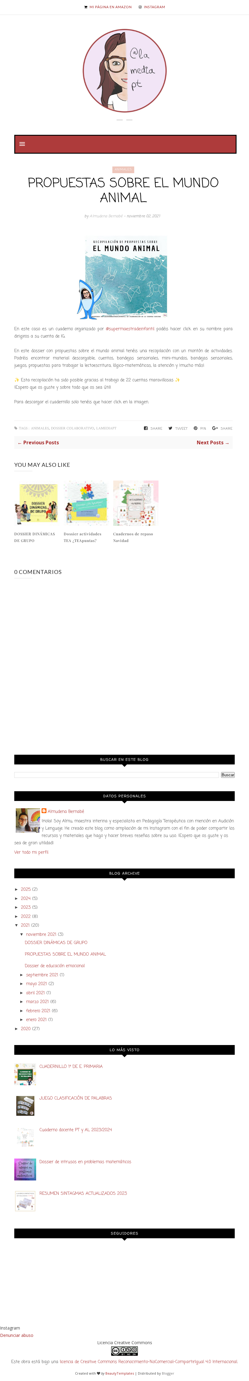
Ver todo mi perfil (31, 852)
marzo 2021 (37, 1002)
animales (123, 169)
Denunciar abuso (16, 1335)
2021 (25, 925)
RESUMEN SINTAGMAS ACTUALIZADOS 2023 (83, 1193)
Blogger (168, 1373)
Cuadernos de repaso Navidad (133, 537)
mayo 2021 (36, 984)
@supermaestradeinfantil (131, 329)
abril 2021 (35, 993)
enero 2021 (36, 1020)
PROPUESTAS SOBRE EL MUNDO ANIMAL (65, 954)
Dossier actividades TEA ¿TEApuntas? (82, 537)
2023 (26, 907)
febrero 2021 (38, 1011)
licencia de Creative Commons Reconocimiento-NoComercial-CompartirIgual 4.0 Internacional (148, 1362)
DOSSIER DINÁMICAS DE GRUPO (34, 537)
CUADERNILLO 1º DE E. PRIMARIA (71, 1067)
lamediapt (106, 428)
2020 (26, 1029)
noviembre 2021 (41, 935)
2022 (26, 917)
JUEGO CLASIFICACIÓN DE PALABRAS (75, 1098)
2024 (26, 899)
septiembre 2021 (42, 975)
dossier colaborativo (72, 428)
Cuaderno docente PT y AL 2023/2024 (75, 1130)
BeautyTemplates (119, 1373)
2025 (26, 889)
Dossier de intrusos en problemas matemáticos (85, 1162)
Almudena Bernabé (107, 216)
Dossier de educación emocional (55, 966)
